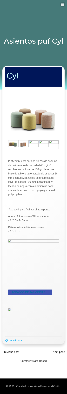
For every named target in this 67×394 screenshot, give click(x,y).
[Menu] (62, 4)
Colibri (57, 386)
